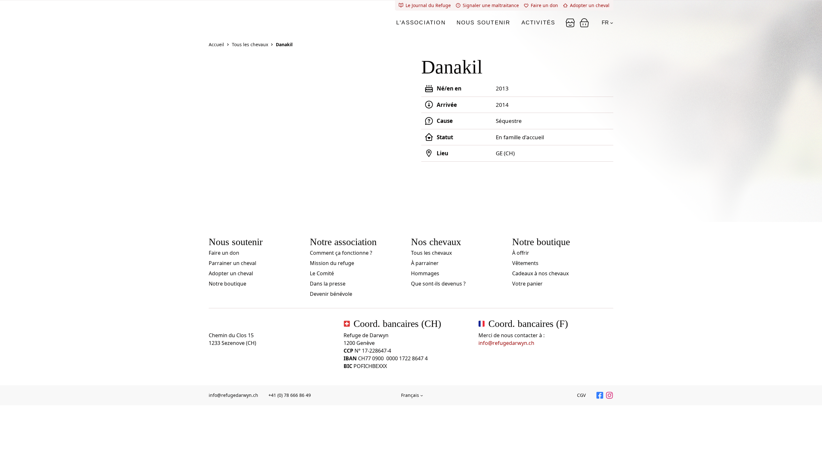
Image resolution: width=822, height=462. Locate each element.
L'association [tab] (421, 23)
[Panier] (570, 22)
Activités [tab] (538, 23)
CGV (581, 395)
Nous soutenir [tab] (484, 23)
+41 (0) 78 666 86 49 (289, 395)
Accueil (216, 44)
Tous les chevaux (250, 44)
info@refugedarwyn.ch (506, 342)
